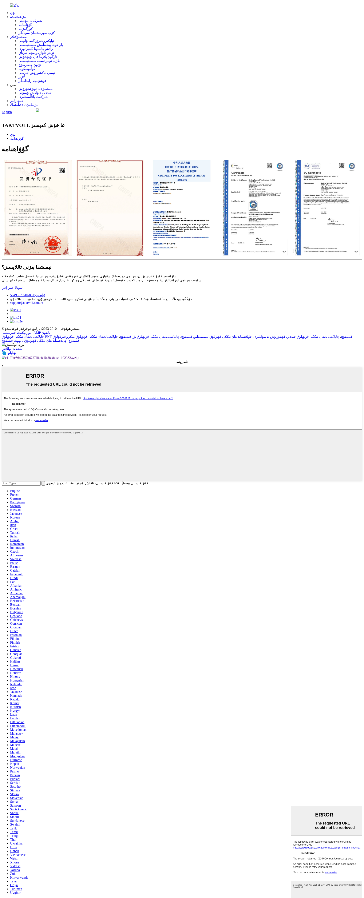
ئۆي (12, 13)
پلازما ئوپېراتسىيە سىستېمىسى (39, 61)
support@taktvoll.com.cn (27, 303)
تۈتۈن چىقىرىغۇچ (30, 65)
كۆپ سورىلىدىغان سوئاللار (37, 33)
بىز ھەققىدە (18, 17)
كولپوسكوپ (27, 69)
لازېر (22, 77)
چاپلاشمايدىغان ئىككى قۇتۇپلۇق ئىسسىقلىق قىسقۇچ (216, 336)
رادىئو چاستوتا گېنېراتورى (36, 49)
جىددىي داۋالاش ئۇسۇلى (35, 93)
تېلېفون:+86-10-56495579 (27, 295)
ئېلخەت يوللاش (12, 348)
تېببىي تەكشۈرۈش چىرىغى (37, 73)
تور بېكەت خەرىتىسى (16, 332)
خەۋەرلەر (17, 101)
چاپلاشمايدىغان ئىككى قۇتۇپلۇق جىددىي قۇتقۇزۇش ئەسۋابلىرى (296, 336)
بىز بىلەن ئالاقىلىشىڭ (24, 105)
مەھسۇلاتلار (18, 37)
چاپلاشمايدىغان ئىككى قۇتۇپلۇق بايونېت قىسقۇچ (34, 340)
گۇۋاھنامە (25, 25)
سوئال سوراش (12, 287)
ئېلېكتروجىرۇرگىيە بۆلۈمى (36, 41)
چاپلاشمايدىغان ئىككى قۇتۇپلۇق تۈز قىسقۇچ (149, 336)
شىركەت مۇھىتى (30, 21)
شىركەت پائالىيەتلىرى (33, 97)
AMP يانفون (41, 332)
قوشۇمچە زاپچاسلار (32, 81)
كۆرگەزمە (26, 29)
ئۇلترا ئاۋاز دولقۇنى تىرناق (36, 53)
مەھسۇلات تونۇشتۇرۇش (36, 89)
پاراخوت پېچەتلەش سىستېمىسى (41, 45)
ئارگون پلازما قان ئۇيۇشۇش (38, 57)
